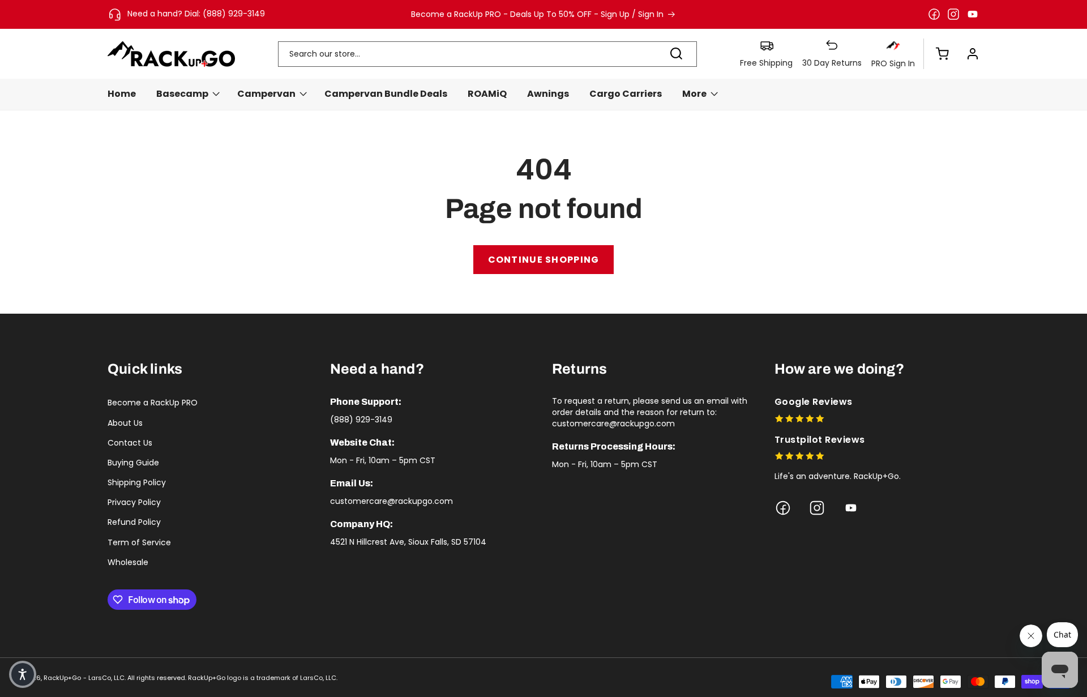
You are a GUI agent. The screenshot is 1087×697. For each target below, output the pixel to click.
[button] (936, 53)
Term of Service (139, 542)
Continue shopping (544, 259)
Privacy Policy (134, 502)
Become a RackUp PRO (153, 402)
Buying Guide (133, 462)
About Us (125, 423)
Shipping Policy (137, 482)
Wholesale (128, 562)
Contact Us (130, 442)
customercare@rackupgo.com (391, 501)
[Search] (676, 53)
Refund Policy (134, 522)
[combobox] (487, 54)
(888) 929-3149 (361, 419)
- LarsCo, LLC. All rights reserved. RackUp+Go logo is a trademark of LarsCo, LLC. (210, 677)
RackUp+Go (62, 677)
